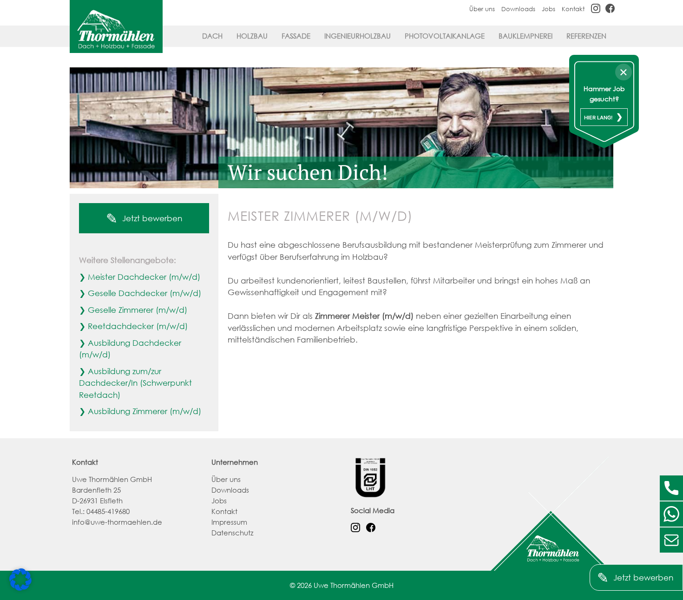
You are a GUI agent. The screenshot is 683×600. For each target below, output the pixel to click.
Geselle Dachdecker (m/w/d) (144, 293)
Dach (212, 35)
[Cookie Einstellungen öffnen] (20, 588)
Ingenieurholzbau (357, 35)
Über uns (482, 9)
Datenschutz (232, 532)
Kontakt (573, 9)
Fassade (296, 35)
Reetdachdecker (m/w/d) (138, 326)
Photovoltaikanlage (445, 35)
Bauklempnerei (525, 35)
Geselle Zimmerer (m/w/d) (137, 310)
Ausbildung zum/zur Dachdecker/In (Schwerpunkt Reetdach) (135, 383)
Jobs (548, 9)
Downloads (518, 9)
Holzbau (252, 35)
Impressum (229, 522)
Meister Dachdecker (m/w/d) (144, 277)
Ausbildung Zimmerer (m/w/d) (144, 411)
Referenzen (586, 35)
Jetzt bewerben (151, 218)
